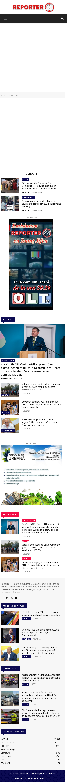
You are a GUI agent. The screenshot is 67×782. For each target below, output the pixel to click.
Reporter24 (6, 378)
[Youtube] (16, 598)
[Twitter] (12, 598)
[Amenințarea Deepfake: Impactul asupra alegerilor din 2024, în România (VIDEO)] (10, 203)
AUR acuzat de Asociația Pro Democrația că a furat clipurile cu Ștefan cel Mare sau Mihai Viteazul (40, 185)
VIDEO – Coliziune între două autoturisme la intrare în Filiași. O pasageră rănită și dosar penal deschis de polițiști (42, 696)
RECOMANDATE (8, 430)
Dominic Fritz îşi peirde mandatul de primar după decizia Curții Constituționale (40, 632)
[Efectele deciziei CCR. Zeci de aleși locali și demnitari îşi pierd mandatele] (10, 618)
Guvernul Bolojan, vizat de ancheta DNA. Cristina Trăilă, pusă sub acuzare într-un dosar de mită (41, 404)
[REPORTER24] (33, 7)
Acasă (3, 95)
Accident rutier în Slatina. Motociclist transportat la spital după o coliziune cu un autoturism (41, 677)
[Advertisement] (33, 57)
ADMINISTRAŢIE (8, 360)
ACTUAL (5, 395)
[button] (5, 18)
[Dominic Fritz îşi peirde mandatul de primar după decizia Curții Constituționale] (10, 635)
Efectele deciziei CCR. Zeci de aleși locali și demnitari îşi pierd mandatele (41, 613)
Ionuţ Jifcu (26, 192)
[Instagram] (7, 598)
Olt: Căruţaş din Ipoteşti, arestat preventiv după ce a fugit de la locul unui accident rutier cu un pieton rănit (41, 713)
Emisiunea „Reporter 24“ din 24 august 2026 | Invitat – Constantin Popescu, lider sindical (39, 422)
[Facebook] (3, 598)
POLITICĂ (5, 413)
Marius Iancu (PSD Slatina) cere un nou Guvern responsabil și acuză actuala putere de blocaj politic (39, 650)
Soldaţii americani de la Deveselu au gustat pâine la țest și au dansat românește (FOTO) (41, 387)
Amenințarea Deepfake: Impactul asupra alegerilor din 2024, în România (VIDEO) (41, 204)
